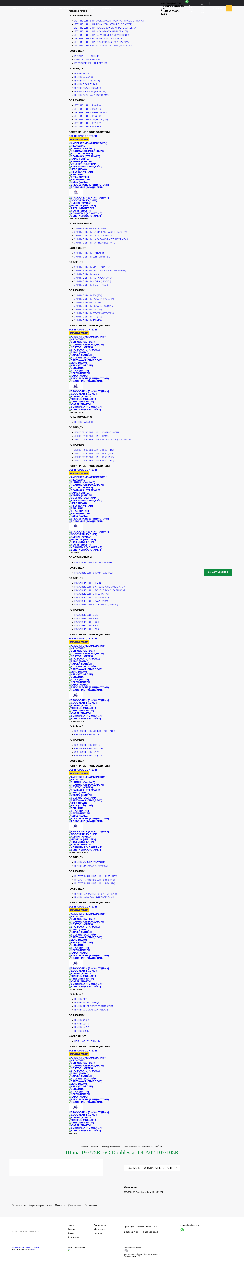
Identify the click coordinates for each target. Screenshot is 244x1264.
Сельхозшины (76, 721)
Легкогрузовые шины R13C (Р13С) (94, 450)
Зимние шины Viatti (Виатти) (92, 267)
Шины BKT (80, 999)
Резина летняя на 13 (86, 56)
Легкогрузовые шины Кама (91, 436)
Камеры (73, 1133)
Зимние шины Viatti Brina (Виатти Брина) (100, 270)
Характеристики (40, 1205)
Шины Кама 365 (83, 77)
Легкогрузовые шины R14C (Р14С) (94, 453)
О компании (65, 8)
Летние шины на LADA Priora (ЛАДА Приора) (101, 42)
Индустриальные (78, 852)
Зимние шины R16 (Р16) (88, 309)
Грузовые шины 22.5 (86, 622)
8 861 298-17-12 (191, 8)
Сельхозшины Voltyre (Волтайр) (94, 731)
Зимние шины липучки (89, 253)
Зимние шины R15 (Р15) (87, 302)
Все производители (83, 136)
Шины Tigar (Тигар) (86, 84)
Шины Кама (81, 73)
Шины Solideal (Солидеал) (91, 1009)
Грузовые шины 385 (86, 629)
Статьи (47, 8)
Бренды (32, 8)
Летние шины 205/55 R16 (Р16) (91, 119)
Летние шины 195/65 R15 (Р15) (90, 112)
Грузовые (74, 553)
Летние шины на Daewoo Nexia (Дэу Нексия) (101, 35)
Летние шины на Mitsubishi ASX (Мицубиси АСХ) (103, 45)
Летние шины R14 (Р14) (87, 105)
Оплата (60, 1205)
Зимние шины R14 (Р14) (88, 295)
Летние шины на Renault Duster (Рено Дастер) (103, 24)
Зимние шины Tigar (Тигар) (91, 285)
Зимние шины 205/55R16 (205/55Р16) (94, 313)
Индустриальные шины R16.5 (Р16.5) (95, 876)
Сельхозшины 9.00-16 (87, 745)
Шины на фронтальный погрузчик (96, 894)
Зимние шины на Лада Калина (93, 235)
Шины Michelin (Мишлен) (90, 91)
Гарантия (91, 1205)
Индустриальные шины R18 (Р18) (94, 880)
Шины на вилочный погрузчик (94, 897)
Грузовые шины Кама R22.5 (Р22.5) (94, 573)
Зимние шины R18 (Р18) (88, 320)
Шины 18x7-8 (81, 1027)
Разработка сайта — (24, 1249)
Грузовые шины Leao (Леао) (91, 597)
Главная (84, 1146)
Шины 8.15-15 (81, 1031)
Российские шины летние (90, 63)
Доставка (74, 1205)
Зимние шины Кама (86, 274)
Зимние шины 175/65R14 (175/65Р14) (94, 299)
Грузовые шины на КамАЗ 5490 (93, 562)
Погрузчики (75, 989)
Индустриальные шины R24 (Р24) (94, 883)
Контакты (107, 8)
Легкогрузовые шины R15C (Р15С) (94, 457)
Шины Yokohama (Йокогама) (91, 95)
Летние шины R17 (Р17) (87, 123)
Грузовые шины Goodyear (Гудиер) (96, 604)
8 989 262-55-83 (203, 8)
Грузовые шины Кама (87, 583)
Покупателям (87, 8)
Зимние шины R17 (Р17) (88, 316)
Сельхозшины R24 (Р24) (88, 755)
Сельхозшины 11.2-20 (86, 752)
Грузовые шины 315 (86, 618)
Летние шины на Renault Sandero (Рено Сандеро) (105, 28)
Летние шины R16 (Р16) (87, 116)
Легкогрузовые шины (110, 1146)
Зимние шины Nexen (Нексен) (92, 281)
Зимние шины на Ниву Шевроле (94, 243)
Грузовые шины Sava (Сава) (91, 601)
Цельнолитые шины (87, 1041)
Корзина (217, 8)
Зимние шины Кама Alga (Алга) (93, 278)
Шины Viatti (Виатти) (87, 80)
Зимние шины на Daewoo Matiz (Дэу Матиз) (101, 239)
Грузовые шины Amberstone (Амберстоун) (100, 587)
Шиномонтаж (100, 1229)
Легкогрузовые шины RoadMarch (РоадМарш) (103, 439)
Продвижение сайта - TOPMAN (26, 1247)
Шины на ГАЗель (84, 422)
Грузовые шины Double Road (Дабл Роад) (100, 590)
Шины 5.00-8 (81, 1020)
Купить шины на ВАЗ (87, 59)
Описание (19, 1205)
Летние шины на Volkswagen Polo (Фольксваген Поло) (109, 21)
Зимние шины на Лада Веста (92, 228)
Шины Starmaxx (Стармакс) (91, 866)
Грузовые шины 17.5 (86, 625)
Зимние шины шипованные (92, 257)
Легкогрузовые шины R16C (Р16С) (94, 460)
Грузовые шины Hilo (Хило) (91, 594)
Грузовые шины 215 (86, 615)
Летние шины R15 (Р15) (87, 109)
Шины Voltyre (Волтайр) (89, 862)
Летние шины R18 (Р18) (88, 126)
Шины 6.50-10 (82, 1023)
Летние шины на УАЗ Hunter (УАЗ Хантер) (99, 38)
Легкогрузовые (77, 412)
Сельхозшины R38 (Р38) (88, 748)
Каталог (16, 8)
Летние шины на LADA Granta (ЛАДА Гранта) (101, 31)
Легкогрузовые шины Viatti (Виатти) (96, 432)
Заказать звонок (218, 572)
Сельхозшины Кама (86, 734)
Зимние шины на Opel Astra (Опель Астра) (100, 232)
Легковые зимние (78, 219)
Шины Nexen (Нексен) (87, 88)
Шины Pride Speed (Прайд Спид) (94, 1006)
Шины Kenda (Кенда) (87, 1002)
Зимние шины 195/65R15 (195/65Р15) (93, 306)
